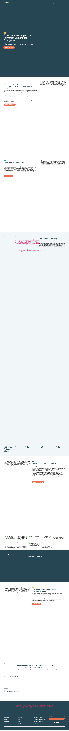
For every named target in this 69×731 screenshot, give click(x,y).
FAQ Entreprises (21, 723)
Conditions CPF (36, 715)
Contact (6, 723)
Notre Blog (20, 717)
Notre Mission (20, 715)
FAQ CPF (20, 721)
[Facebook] (54, 722)
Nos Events (6, 719)
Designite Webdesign (57, 728)
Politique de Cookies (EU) (38, 721)
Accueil (5, 713)
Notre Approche (21, 713)
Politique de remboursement (39, 717)
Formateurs (6, 721)
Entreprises (6, 717)
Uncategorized (12, 688)
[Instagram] (57, 722)
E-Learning (6, 715)
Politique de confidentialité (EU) (39, 719)
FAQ (19, 719)
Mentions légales (37, 723)
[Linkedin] (59, 722)
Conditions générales (38, 713)
